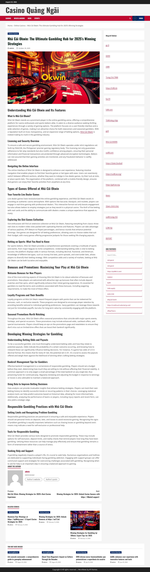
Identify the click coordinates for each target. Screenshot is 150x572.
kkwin (108, 195)
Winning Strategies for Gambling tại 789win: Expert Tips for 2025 (83, 534)
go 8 (107, 45)
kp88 (109, 283)
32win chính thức (112, 206)
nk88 (107, 67)
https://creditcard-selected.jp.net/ (119, 305)
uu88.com (109, 152)
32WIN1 (110, 277)
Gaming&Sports (13, 552)
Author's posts (51, 479)
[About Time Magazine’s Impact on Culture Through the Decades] (58, 552)
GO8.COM (110, 294)
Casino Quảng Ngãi (32, 10)
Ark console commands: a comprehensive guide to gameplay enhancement (23, 558)
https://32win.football (114, 163)
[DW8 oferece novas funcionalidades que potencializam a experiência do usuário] (92, 552)
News (29, 18)
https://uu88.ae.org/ (113, 174)
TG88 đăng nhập (112, 120)
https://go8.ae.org (113, 185)
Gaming (8, 18)
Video (141, 18)
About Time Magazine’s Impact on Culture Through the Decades (57, 558)
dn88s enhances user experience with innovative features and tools (124, 558)
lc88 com (109, 109)
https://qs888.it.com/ (114, 271)
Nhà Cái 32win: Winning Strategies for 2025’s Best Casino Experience (29, 494)
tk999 (108, 56)
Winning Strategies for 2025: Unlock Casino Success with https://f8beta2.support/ (78, 494)
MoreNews (82, 569)
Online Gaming (81, 552)
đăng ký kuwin (112, 300)
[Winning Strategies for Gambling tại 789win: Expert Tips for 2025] (85, 520)
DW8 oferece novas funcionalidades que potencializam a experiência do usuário (91, 558)
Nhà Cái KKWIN (111, 142)
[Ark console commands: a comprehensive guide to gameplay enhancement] (24, 552)
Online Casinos (13, 33)
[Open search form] (130, 18)
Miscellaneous (19, 18)
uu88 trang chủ (112, 217)
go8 (107, 131)
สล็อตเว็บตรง (111, 311)
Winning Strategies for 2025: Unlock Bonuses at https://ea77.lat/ (52, 518)
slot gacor (110, 260)
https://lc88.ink (111, 88)
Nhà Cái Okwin (86, 132)
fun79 (108, 99)
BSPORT (109, 238)
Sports (37, 18)
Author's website (33, 479)
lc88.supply (111, 288)
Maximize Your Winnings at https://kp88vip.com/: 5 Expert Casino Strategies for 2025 (22, 519)
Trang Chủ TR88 (112, 77)
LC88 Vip (109, 228)
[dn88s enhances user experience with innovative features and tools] (126, 552)
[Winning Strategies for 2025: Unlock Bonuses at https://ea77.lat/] (53, 512)
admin (11, 48)
